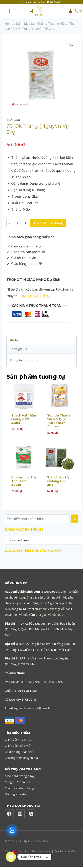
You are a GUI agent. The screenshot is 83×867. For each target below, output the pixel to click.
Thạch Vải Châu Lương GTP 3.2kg (23, 419)
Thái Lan (13, 119)
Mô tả (13, 340)
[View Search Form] (21, 11)
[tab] (41, 340)
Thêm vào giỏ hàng (48, 223)
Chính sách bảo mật (18, 745)
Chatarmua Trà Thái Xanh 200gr (23, 481)
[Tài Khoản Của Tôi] (70, 11)
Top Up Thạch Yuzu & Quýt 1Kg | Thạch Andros (58, 420)
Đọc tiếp (23, 443)
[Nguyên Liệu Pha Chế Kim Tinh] (42, 11)
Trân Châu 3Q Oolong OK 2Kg (58, 481)
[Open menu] (3, 11)
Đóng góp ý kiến (16, 794)
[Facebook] (9, 813)
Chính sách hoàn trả (18, 739)
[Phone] (31, 813)
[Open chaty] (11, 857)
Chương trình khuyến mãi (21, 758)
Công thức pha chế (17, 782)
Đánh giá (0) (18, 349)
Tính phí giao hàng (35, 296)
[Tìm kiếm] (74, 518)
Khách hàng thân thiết (19, 752)
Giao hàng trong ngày (19, 776)
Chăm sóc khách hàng (19, 788)
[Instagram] (20, 813)
